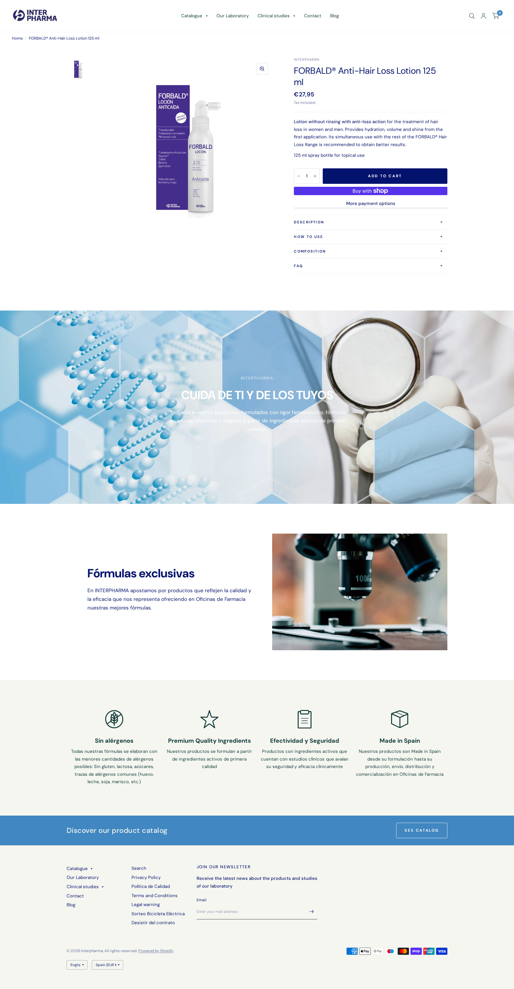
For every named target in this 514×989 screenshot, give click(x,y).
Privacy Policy (146, 877)
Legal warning (145, 905)
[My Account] (483, 16)
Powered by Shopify (155, 950)
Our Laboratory (233, 16)
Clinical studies (274, 16)
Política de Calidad (150, 886)
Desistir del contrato (153, 923)
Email (201, 899)
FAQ (298, 266)
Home (17, 38)
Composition (310, 251)
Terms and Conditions (154, 896)
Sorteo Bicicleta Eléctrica (158, 914)
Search (138, 868)
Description (309, 222)
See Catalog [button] (422, 830)
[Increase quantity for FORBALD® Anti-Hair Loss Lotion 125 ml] (315, 176)
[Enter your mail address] (311, 911)
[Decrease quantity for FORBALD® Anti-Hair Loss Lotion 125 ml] (298, 176)
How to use (308, 236)
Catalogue (191, 16)
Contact (312, 16)
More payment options (370, 203)
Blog (334, 16)
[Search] (472, 16)
